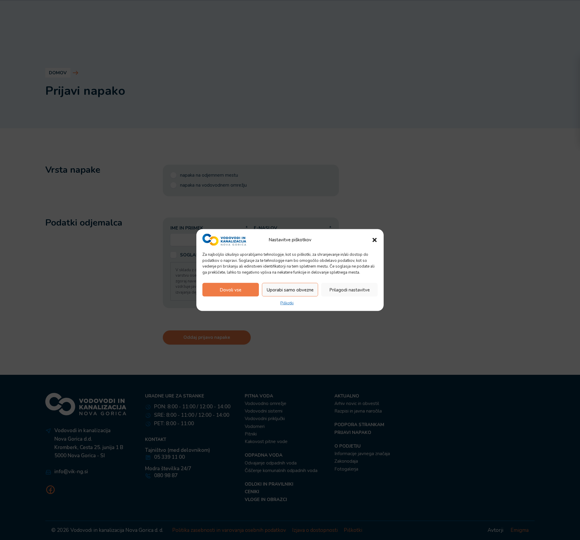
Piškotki (287, 303)
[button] (375, 240)
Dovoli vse (230, 290)
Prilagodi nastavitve (349, 290)
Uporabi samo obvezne (290, 290)
